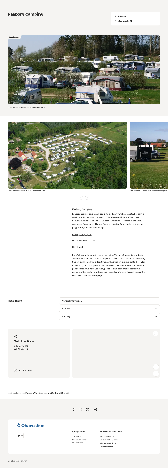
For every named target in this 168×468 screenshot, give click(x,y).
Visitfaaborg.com (107, 436)
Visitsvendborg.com (109, 440)
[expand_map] (155, 333)
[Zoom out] (156, 374)
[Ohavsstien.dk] (31, 425)
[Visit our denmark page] (73, 409)
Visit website (124, 21)
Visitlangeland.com (108, 443)
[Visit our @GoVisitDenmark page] (87, 409)
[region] (116, 353)
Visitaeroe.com (106, 447)
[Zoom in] (156, 367)
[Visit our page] (80, 409)
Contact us (76, 436)
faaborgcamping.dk (82, 234)
